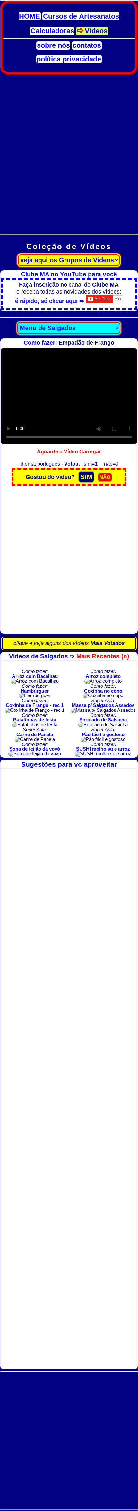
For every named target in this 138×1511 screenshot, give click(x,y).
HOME (29, 16)
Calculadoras (52, 31)
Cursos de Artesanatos (81, 16)
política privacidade (69, 59)
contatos (87, 45)
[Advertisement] (69, 151)
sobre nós (53, 45)
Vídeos (96, 31)
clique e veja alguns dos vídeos (69, 643)
